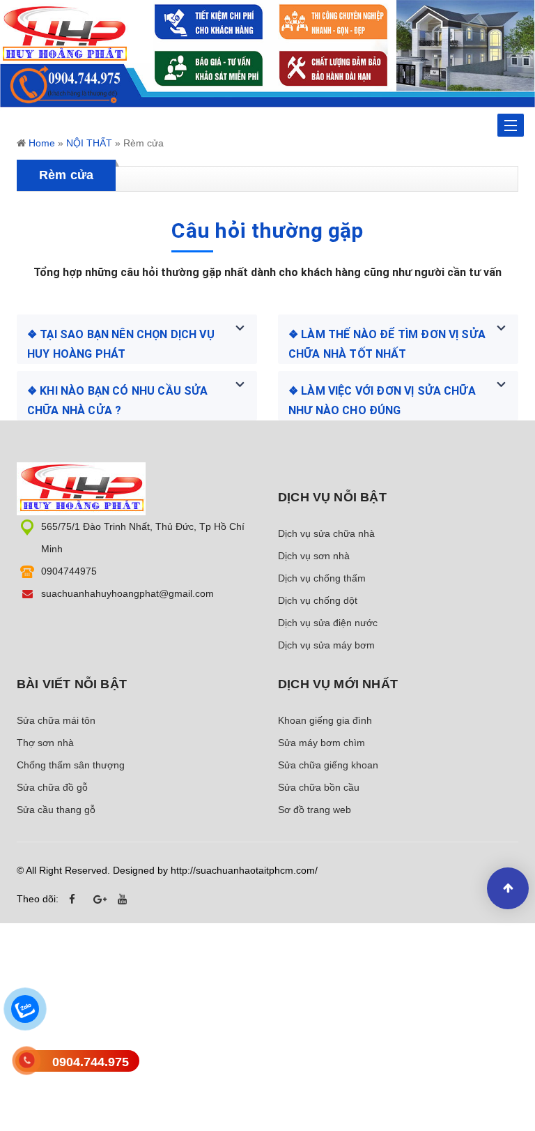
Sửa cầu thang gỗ (56, 809)
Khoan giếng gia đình (325, 720)
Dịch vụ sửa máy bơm (326, 645)
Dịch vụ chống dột (317, 600)
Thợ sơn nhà (45, 742)
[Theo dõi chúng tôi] (76, 899)
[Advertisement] (267, 1031)
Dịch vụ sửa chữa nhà (326, 533)
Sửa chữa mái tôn (56, 720)
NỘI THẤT (89, 143)
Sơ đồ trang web (314, 809)
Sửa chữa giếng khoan (328, 765)
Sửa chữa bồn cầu (318, 787)
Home (42, 143)
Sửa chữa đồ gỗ (52, 787)
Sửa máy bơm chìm (321, 742)
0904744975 (69, 571)
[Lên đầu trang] (508, 888)
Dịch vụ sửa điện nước (328, 622)
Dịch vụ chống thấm (322, 578)
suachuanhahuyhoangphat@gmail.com (127, 593)
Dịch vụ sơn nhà (314, 555)
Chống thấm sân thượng (71, 765)
